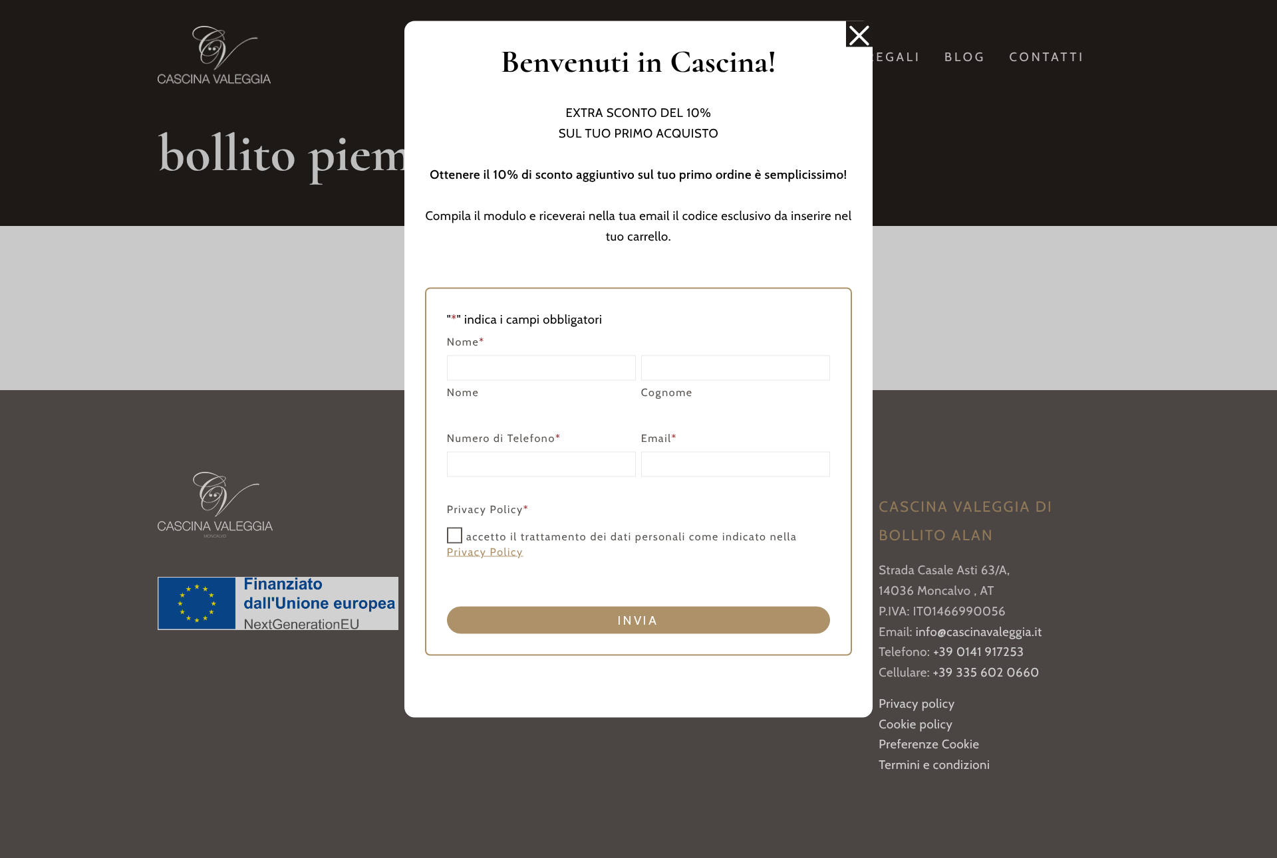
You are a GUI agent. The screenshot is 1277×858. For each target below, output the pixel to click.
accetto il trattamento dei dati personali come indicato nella (622, 544)
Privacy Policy (485, 552)
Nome (463, 392)
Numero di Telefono (504, 438)
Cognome (667, 392)
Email (659, 438)
